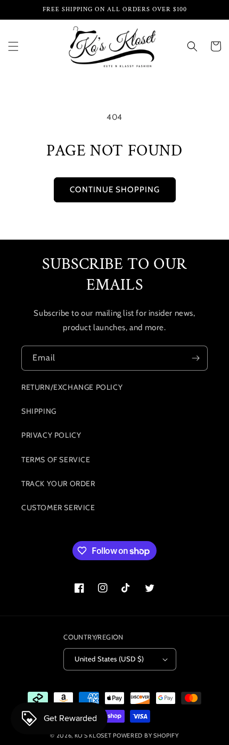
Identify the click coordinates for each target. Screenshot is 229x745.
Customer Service (58, 507)
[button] (13, 46)
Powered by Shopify (146, 735)
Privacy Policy (51, 435)
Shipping (38, 411)
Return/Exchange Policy (71, 387)
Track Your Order (58, 483)
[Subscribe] (195, 358)
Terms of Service (56, 459)
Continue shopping (115, 189)
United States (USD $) (109, 658)
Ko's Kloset (93, 735)
